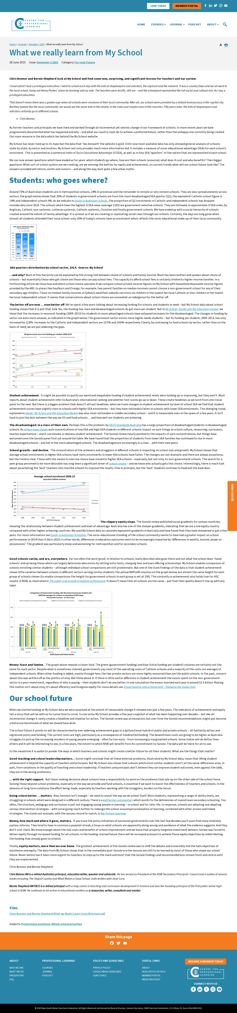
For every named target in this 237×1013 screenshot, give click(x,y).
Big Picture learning (113, 813)
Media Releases (151, 979)
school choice (117, 464)
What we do (16, 972)
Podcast (194, 24)
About (211, 24)
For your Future (84, 62)
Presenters (16, 975)
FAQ (11, 979)
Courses (157, 24)
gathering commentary (118, 800)
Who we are (16, 968)
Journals (22, 44)
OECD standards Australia (125, 425)
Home (141, 24)
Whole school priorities (66, 924)
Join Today (158, 6)
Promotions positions (35, 924)
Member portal (187, 6)
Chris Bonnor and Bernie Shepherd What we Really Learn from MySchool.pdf (57, 914)
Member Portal (151, 975)
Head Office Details (154, 972)
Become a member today (205, 961)
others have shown (36, 430)
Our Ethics (99, 975)
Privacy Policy (102, 968)
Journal (176, 24)
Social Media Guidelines (107, 972)
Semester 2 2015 (36, 44)
